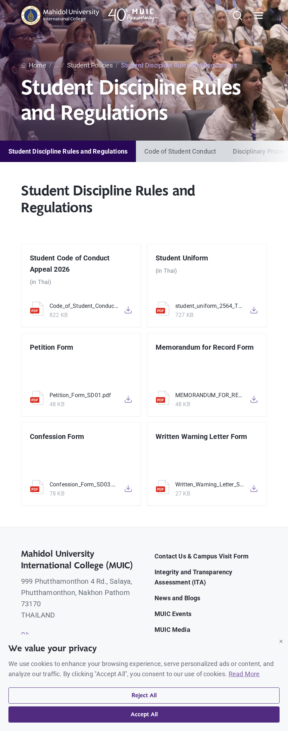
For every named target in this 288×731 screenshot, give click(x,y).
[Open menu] (258, 15)
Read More (244, 674)
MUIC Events (173, 613)
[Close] (281, 641)
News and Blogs (178, 598)
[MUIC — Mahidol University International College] (90, 15)
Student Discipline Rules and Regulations (67, 151)
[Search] (237, 15)
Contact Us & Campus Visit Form (202, 556)
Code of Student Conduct (180, 151)
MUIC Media (172, 629)
